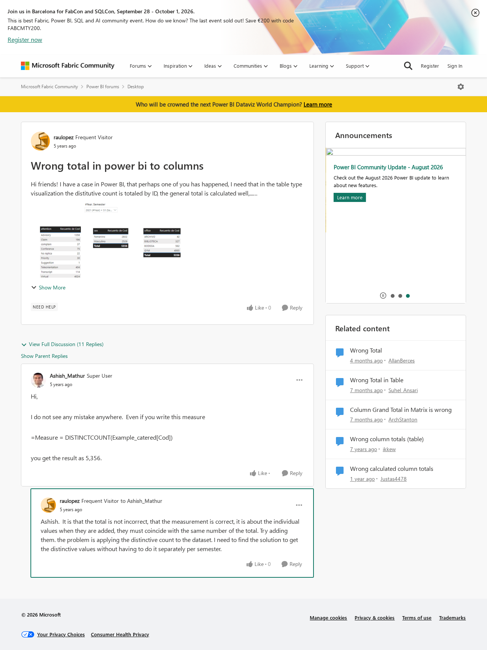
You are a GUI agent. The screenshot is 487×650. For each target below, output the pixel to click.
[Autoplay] (383, 295)
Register (430, 65)
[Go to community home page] (68, 66)
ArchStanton (402, 419)
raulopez (63, 137)
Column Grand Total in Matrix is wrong (401, 409)
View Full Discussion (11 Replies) (66, 344)
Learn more (318, 104)
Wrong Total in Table (376, 380)
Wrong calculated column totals (391, 468)
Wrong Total (366, 350)
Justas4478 (393, 478)
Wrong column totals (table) (387, 439)
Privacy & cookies (375, 617)
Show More (52, 287)
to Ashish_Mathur (141, 500)
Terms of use (416, 617)
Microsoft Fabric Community (49, 86)
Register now (25, 39)
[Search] (408, 65)
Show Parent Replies (44, 355)
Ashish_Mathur (67, 375)
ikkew (389, 449)
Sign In (454, 65)
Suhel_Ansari (403, 390)
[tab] (392, 295)
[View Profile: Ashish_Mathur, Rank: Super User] (38, 380)
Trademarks (452, 617)
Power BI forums (102, 86)
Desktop (135, 86)
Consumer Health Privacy (120, 634)
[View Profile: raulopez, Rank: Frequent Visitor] (40, 141)
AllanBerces (401, 360)
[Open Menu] (460, 86)
